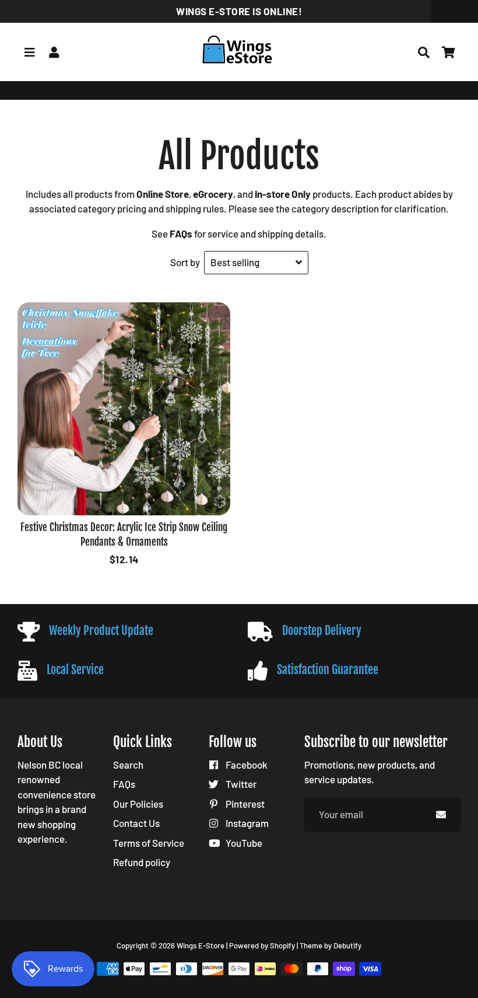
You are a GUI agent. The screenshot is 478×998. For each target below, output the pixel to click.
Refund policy (141, 862)
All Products (107, 90)
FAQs (124, 784)
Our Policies (138, 803)
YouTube (243, 843)
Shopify (282, 945)
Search (128, 764)
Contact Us (136, 823)
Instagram (246, 823)
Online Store (162, 194)
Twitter (240, 784)
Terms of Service (148, 843)
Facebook (246, 764)
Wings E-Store (43, 90)
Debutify (347, 945)
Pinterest (244, 803)
